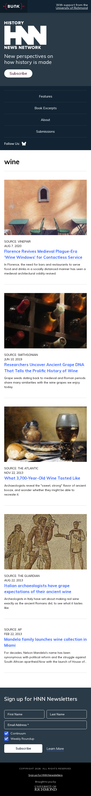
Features (45, 96)
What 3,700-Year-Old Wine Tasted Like (42, 478)
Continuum (18, 733)
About (45, 120)
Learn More (55, 748)
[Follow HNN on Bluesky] (24, 144)
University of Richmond (72, 8)
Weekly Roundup (22, 739)
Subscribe (18, 73)
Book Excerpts (45, 108)
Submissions (45, 131)
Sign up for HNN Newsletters (45, 775)
